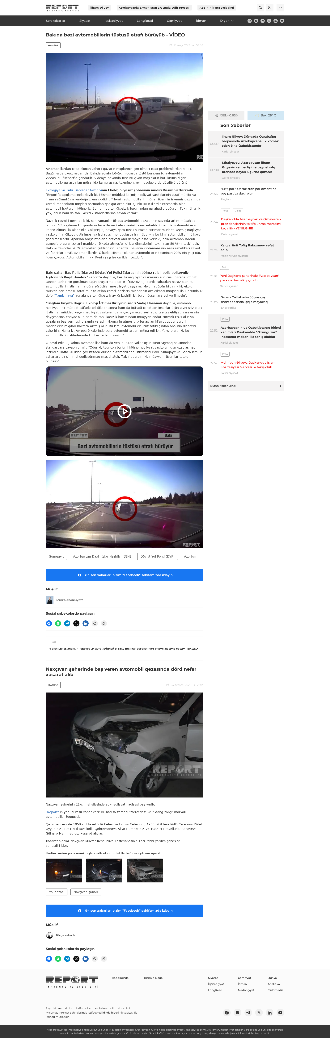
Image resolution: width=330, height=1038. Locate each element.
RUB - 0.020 (228, 115)
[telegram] (262, 21)
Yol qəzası (56, 892)
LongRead (215, 990)
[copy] (104, 623)
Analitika (274, 984)
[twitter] (269, 21)
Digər (224, 21)
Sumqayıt (56, 556)
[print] (95, 623)
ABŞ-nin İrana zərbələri (217, 7)
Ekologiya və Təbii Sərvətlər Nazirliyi (74, 190)
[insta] (256, 21)
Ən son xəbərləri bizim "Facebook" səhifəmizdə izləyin (129, 575)
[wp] (58, 623)
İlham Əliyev (99, 7)
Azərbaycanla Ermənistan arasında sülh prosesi (154, 7)
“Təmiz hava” (64, 295)
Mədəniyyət (246, 990)
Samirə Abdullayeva (69, 600)
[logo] (62, 7)
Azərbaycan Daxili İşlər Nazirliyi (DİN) (102, 556)
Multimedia (275, 990)
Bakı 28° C (268, 115)
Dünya (272, 978)
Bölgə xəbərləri (66, 935)
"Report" (52, 812)
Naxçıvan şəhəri (86, 892)
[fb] (249, 21)
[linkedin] (275, 21)
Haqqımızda (120, 978)
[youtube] (282, 21)
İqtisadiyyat (216, 984)
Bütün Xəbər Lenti (223, 385)
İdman (242, 984)
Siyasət (213, 978)
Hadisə (53, 45)
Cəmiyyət (244, 978)
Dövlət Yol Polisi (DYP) (158, 556)
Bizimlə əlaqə (153, 978)
